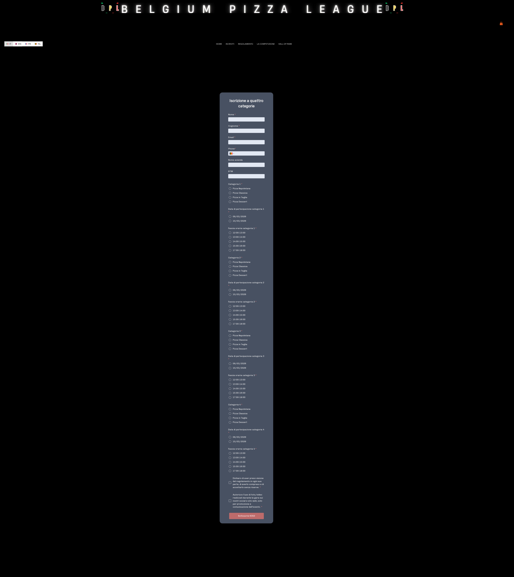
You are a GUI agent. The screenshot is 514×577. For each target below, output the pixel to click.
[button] (501, 23)
